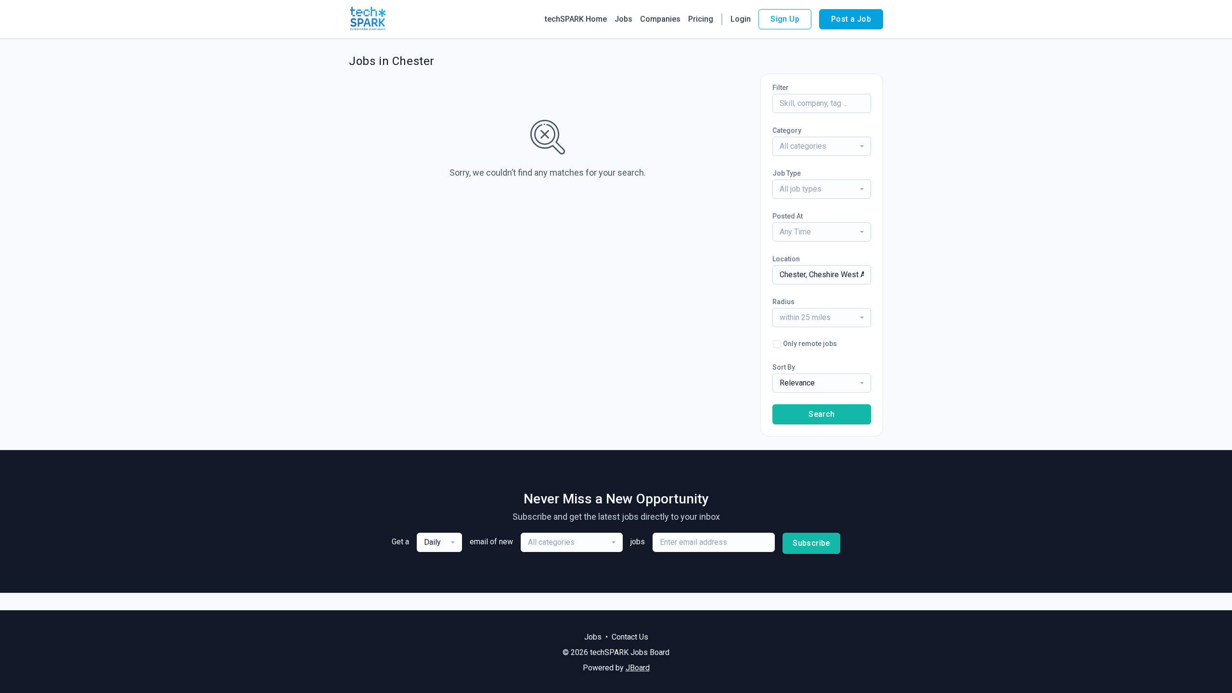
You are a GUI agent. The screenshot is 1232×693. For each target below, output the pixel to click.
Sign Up (784, 19)
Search (821, 414)
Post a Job (851, 19)
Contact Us (630, 637)
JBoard (638, 667)
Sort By (783, 367)
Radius (783, 302)
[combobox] (821, 146)
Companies (660, 19)
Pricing (700, 19)
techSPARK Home (576, 19)
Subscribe (811, 543)
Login (741, 19)
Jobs (623, 19)
